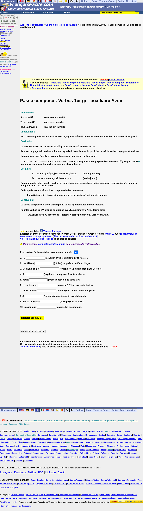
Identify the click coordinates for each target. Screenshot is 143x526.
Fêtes (20, 442)
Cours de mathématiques (57, 480)
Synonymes (49, 457)
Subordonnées (35, 457)
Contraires (110, 435)
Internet (128, 442)
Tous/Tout (82, 457)
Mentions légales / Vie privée (114, 498)
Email (61, 472)
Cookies (131, 498)
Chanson (126, 431)
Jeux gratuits (4, 71)
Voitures (10, 460)
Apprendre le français (31, 25)
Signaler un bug (5, 48)
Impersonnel (109, 442)
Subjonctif (23, 457)
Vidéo (120, 457)
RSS (40, 472)
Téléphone (112, 457)
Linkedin (50, 472)
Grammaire (43, 442)
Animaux (77, 431)
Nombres (18, 450)
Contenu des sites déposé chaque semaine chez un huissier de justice (69, 498)
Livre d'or (3, 43)
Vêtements (28, 460)
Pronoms (50, 453)
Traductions (93, 457)
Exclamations (71, 439)
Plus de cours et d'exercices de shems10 (75, 236)
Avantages (5, 35)
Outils (114, 410)
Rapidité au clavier (44, 484)
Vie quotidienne (132, 457)
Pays (116, 450)
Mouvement (91, 446)
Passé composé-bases (77, 85)
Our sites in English (9, 487)
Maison (55, 446)
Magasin (46, 446)
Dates (9, 439)
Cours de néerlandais (126, 480)
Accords (40, 431)
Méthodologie (123, 446)
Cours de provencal (75, 484)
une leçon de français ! (8, 65)
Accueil (4, 12)
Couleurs (128, 435)
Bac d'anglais (136, 484)
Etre (61, 439)
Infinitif (120, 442)
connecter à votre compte (51, 244)
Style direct (12, 457)
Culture (79, 410)
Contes (102, 435)
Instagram (6, 472)
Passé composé (115, 83)
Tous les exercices (30, 346)
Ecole (55, 439)
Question (124, 453)
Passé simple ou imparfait (76, 83)
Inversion (137, 442)
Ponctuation (5, 453)
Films (140, 439)
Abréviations (29, 431)
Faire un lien (4, 49)
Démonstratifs (45, 439)
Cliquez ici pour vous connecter (8, 22)
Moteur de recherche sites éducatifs (101, 484)
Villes (2, 460)
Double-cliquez (40, 88)
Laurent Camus (17, 495)
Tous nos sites (127, 410)
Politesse (132, 450)
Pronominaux (38, 453)
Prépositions (85, 453)
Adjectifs (49, 431)
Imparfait (56, 83)
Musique (101, 446)
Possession (17, 453)
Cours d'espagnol (77, 480)
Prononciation (62, 453)
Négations (45, 450)
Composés (42, 435)
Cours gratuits (8, 410)
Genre (26, 442)
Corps (119, 435)
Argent (86, 431)
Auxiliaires (116, 431)
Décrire (35, 439)
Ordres (63, 450)
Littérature (36, 446)
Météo (2, 450)
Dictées (27, 439)
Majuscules (64, 446)
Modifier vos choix (9, 502)
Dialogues (17, 439)
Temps (58, 457)
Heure (87, 442)
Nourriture (34, 450)
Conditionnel (54, 435)
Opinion (54, 450)
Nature (9, 450)
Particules (94, 450)
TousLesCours (101, 410)
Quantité (114, 453)
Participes (84, 450)
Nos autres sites (6, 73)
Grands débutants (57, 442)
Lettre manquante (23, 446)
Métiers (134, 446)
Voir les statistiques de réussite (36, 239)
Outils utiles (123, 484)
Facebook (20, 472)
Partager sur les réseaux (21, 506)
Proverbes (74, 453)
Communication (7, 435)
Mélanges (111, 446)
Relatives (133, 453)
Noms (26, 450)
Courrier (136, 435)
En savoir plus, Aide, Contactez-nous (42, 495)
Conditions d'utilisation (69, 495)
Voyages (19, 460)
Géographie (78, 442)
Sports (3, 457)
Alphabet (68, 431)
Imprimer (3, 41)
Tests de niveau (70, 457)
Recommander (5, 46)
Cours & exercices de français (61, 25)
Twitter (32, 472)
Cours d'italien (92, 480)
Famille (81, 439)
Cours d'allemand (108, 480)
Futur (14, 442)
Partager (56, 231)
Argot (92, 431)
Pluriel (123, 450)
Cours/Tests (28, 12)
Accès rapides (5, 40)
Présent (96, 453)
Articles (100, 431)
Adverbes (58, 431)
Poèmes (27, 453)
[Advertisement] (81, 50)
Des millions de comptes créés (7, 29)
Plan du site (4, 45)
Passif (103, 450)
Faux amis (90, 439)
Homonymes (97, 442)
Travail (103, 457)
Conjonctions (78, 435)
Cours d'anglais (37, 480)
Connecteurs (91, 435)
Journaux (10, 446)
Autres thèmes (116, 79)
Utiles (67, 12)
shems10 (109, 234)
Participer (48, 12)
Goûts (33, 442)
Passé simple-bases (117, 85)
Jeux (88, 410)
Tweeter (47, 231)
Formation (5, 442)
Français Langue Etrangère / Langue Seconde (116, 439)
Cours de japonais (26, 484)
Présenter (105, 453)
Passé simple (98, 83)
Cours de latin (59, 484)
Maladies (75, 446)
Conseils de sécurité (89, 495)
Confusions (66, 435)
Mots (82, 446)
